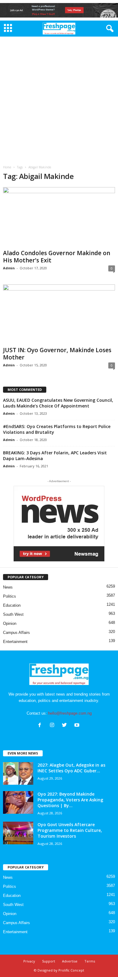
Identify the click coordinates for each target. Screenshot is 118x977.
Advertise (69, 961)
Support (48, 961)
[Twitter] (66, 725)
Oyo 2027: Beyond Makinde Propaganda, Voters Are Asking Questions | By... (70, 799)
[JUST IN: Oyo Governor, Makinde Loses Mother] (59, 314)
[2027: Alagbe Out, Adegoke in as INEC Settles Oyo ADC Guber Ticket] (18, 773)
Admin (9, 268)
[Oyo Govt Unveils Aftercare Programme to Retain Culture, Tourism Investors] (18, 833)
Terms (89, 961)
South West (13, 614)
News (8, 587)
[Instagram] (53, 725)
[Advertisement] (59, 98)
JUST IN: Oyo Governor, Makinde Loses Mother (57, 353)
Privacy (29, 961)
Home (7, 167)
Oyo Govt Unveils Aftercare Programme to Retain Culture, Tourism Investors (70, 830)
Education (12, 605)
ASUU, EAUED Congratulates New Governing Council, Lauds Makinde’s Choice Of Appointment (58, 403)
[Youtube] (77, 725)
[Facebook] (41, 725)
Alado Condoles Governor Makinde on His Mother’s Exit (56, 256)
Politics (9, 596)
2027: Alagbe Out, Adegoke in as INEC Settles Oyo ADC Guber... (71, 768)
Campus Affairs (16, 632)
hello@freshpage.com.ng (70, 713)
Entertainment (15, 641)
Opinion (9, 623)
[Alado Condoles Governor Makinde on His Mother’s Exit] (59, 217)
